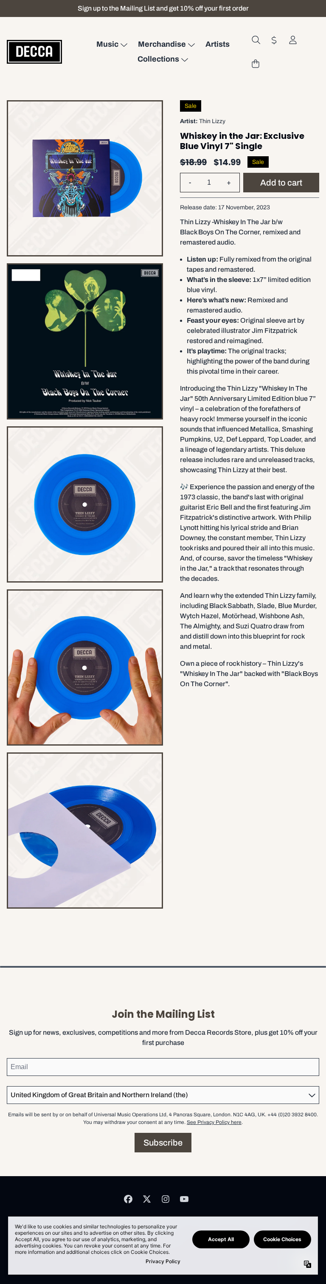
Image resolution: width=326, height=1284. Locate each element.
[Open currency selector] (274, 40)
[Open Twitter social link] (147, 1199)
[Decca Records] (34, 51)
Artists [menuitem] (217, 44)
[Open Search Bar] (255, 40)
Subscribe (163, 1142)
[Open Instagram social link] (165, 1199)
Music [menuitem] (107, 44)
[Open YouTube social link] (184, 1199)
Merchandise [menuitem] (162, 44)
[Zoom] (85, 178)
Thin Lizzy (212, 121)
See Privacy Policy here (214, 1122)
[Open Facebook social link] (128, 1199)
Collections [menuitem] (158, 59)
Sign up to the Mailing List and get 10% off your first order (163, 8)
